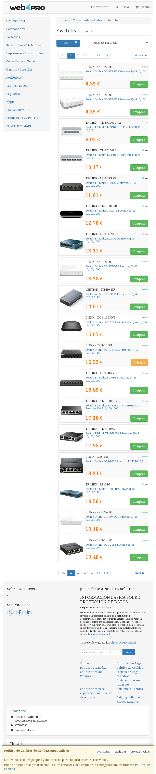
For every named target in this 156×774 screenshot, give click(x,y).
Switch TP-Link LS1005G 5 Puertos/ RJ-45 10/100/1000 (111, 184)
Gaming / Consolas (19, 69)
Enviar (129, 652)
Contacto (86, 663)
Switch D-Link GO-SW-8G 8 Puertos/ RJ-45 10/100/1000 (111, 518)
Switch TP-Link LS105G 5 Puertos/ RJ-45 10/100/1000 (110, 240)
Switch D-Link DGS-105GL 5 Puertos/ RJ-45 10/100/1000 (112, 351)
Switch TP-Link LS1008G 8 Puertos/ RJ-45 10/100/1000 (111, 379)
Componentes (16, 29)
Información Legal (129, 663)
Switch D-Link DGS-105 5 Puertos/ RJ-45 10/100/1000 (110, 546)
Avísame (139, 362)
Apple (10, 102)
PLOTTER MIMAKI (18, 126)
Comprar (139, 84)
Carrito (144, 7)
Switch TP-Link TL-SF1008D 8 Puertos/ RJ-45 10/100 (113, 156)
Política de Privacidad (99, 634)
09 (98, 55)
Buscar (124, 7)
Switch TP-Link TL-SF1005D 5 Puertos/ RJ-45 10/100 (113, 129)
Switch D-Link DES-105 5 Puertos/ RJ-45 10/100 (114, 461)
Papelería (13, 93)
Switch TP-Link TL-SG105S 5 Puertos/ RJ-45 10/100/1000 (112, 435)
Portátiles (13, 37)
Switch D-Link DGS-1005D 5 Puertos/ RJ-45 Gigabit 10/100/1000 (117, 324)
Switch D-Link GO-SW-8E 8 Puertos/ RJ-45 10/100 (115, 71)
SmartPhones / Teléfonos (23, 45)
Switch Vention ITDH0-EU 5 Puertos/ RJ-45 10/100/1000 (112, 296)
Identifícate (100, 7)
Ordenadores (15, 20)
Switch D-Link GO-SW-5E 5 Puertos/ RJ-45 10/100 (115, 99)
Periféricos (14, 77)
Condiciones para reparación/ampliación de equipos (96, 693)
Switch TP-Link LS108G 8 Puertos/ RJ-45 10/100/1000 (110, 490)
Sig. (106, 55)
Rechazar (120, 751)
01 (71, 55)
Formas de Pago (128, 672)
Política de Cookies (130, 667)
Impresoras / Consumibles (24, 53)
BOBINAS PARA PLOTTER (23, 118)
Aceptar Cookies (140, 751)
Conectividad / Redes (21, 61)
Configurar (103, 751)
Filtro (66, 43)
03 (85, 55)
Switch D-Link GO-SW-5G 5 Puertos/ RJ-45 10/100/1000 (111, 268)
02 (78, 55)
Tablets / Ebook (16, 85)
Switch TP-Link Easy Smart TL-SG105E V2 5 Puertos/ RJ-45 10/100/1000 (113, 407)
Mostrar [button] (139, 55)
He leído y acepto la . (110, 642)
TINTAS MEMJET (17, 110)
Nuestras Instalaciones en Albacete (128, 680)
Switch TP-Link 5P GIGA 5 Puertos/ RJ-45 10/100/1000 (110, 212)
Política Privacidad (93, 667)
